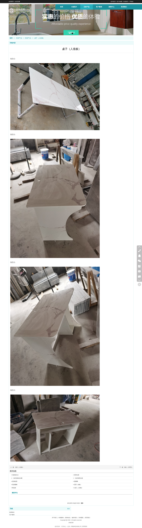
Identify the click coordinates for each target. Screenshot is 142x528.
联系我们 (11, 512)
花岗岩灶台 (15, 475)
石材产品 (19, 38)
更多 (68, 508)
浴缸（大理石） (128, 467)
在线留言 (125, 1)
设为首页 (113, 1)
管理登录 (84, 526)
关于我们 (54, 517)
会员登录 (11, 1)
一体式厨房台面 (78, 478)
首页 (11, 38)
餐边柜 (14, 488)
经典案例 (61, 517)
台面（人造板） (19, 467)
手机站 (131, 1)
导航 (11, 508)
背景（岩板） (78, 484)
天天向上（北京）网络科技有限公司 (71, 526)
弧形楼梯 (14, 484)
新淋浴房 (14, 481)
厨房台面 (76, 475)
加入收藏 (119, 1)
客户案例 (11, 515)
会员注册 (17, 1)
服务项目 (74, 517)
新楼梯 (76, 481)
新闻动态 (67, 517)
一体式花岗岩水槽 (17, 478)
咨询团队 (80, 517)
